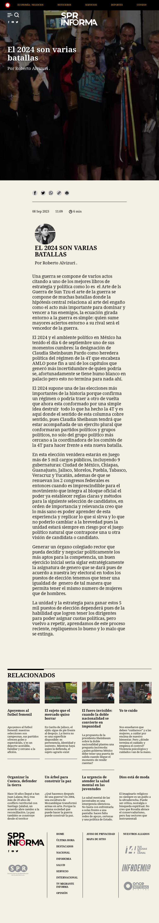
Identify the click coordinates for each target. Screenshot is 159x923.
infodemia (63, 859)
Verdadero (128, 4)
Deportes (77, 4)
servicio (62, 871)
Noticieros (25, 4)
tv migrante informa (65, 885)
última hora (65, 840)
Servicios (51, 4)
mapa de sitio (96, 839)
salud (60, 865)
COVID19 (102, 4)
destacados (64, 846)
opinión (61, 893)
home (60, 834)
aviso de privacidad (101, 834)
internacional (67, 877)
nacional (63, 852)
